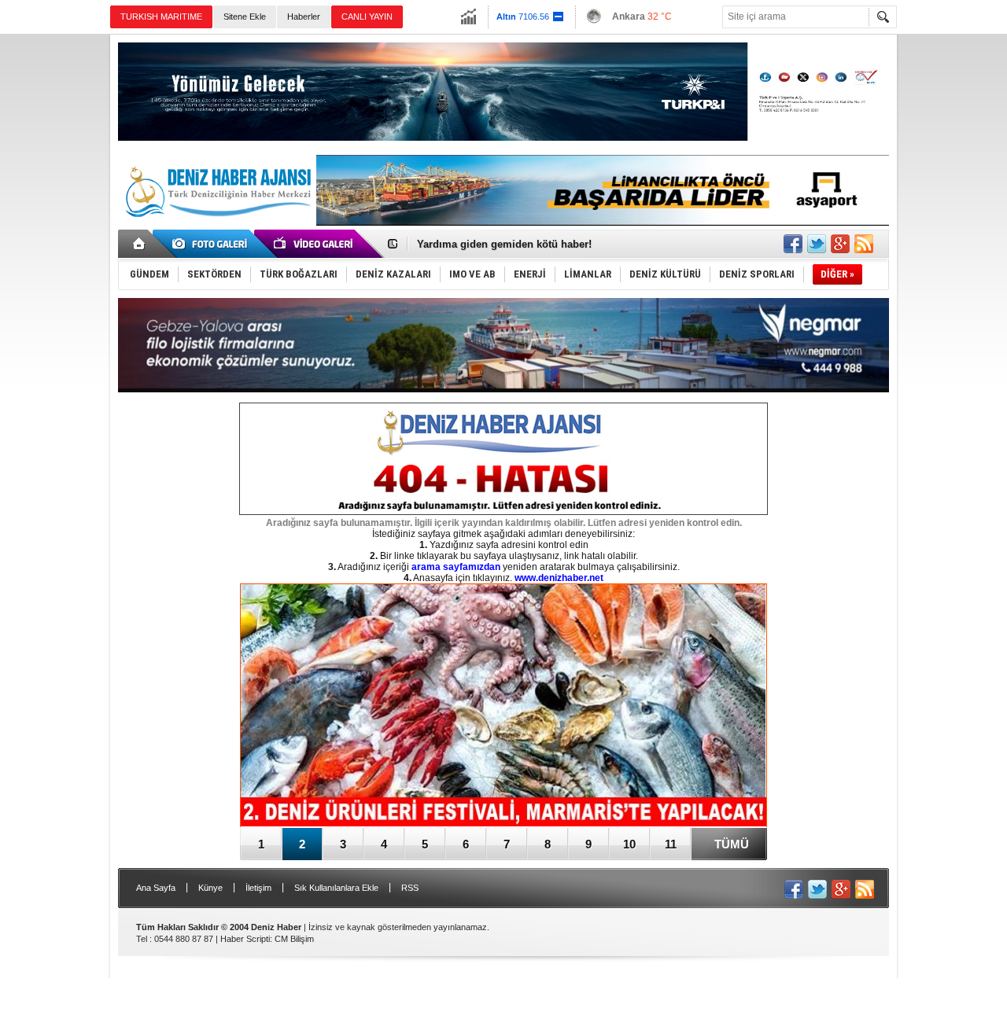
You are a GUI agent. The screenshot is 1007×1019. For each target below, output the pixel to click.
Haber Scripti (245, 939)
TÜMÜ (731, 844)
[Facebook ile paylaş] (793, 243)
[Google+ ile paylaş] (840, 243)
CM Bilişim (294, 939)
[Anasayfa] (139, 244)
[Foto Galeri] (212, 244)
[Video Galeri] (315, 244)
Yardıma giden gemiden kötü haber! (504, 244)
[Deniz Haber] (216, 226)
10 (629, 844)
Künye (210, 887)
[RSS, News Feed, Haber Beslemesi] (863, 243)
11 (671, 844)
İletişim (258, 887)
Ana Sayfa (155, 887)
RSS (410, 887)
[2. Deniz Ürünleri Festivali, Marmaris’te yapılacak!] (503, 706)
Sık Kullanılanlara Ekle (336, 887)
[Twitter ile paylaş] (816, 243)
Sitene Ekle (244, 16)
